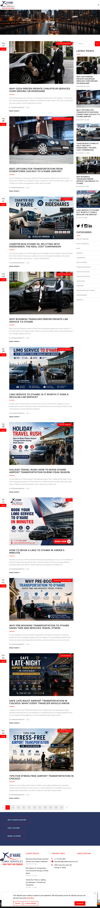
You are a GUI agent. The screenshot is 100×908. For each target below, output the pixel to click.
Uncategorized (66, 655)
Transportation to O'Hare (62, 118)
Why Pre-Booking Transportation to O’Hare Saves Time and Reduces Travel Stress (39, 626)
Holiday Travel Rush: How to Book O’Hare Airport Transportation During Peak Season (39, 471)
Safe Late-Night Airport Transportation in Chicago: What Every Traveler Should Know (39, 702)
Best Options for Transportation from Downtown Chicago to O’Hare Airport (36, 170)
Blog (69, 500)
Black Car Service (82, 243)
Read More (30, 898)
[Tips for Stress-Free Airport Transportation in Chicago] (41, 749)
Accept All (79, 903)
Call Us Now (14, 828)
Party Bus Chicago (82, 271)
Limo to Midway (81, 262)
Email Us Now (14, 836)
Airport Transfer (65, 349)
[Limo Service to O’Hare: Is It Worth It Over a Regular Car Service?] (41, 368)
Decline (17, 903)
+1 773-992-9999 (59, 859)
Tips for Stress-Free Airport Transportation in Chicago (41, 777)
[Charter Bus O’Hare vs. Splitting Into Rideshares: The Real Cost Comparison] (41, 218)
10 (56, 807)
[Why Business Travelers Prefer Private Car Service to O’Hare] (41, 293)
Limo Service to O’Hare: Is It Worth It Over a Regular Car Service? (39, 395)
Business (79, 253)
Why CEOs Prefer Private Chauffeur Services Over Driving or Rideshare (39, 90)
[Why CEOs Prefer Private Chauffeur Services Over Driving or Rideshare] (41, 62)
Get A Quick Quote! (17, 820)
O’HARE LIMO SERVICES (64, 43)
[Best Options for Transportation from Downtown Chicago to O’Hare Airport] (41, 140)
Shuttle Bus (80, 281)
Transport (80, 286)
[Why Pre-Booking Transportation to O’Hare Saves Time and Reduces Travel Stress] (41, 599)
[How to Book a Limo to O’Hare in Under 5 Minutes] (41, 521)
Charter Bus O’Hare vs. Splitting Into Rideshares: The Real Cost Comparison (35, 245)
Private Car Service (64, 274)
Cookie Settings (30, 903)
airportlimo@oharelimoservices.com (66, 861)
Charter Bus (67, 199)
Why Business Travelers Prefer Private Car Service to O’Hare (38, 320)
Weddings (79, 300)
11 (61, 807)
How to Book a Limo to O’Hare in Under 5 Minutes (36, 551)
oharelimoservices (17, 107)
